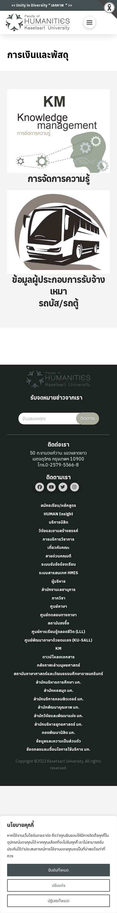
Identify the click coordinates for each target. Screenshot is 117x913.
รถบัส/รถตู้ (58, 303)
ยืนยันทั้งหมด (58, 870)
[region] (58, 864)
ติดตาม (87, 418)
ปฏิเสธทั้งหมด (58, 900)
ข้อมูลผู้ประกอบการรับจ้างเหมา (58, 285)
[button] (89, 22)
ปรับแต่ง (58, 885)
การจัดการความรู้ (58, 178)
